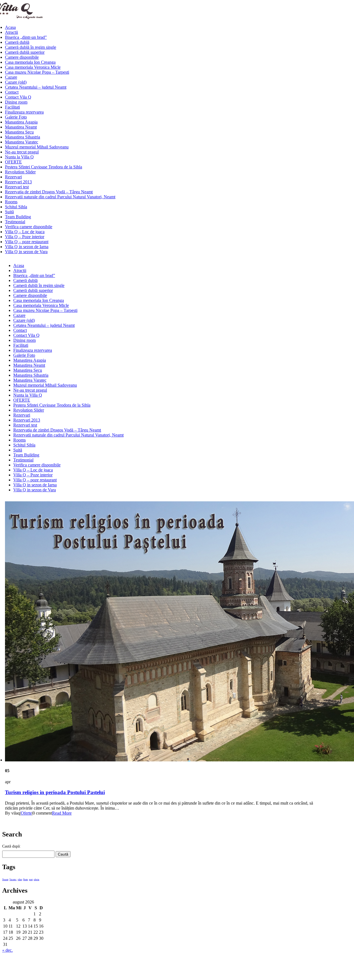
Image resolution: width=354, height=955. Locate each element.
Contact (12, 92)
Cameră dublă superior (25, 52)
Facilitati (12, 107)
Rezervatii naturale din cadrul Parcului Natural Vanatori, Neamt (60, 196)
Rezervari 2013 (18, 181)
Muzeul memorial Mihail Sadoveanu (37, 147)
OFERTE (13, 162)
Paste (25, 879)
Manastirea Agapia (21, 122)
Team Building (18, 216)
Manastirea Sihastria (22, 137)
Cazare (11, 77)
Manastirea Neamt (21, 127)
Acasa (10, 27)
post (31, 879)
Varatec (13, 879)
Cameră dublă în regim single (30, 47)
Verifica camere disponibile (28, 226)
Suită (9, 211)
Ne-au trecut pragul (22, 152)
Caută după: (11, 846)
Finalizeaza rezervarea (24, 112)
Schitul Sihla (16, 206)
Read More (62, 813)
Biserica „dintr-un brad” (26, 37)
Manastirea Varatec (21, 142)
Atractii (11, 32)
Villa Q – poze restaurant (26, 241)
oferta (36, 879)
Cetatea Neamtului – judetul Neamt (35, 87)
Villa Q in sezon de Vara (26, 251)
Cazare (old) (16, 82)
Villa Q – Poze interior (24, 236)
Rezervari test (17, 186)
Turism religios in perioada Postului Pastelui (55, 792)
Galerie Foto (16, 117)
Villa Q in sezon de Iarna (26, 246)
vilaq (20, 879)
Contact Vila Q (18, 97)
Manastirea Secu (19, 132)
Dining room (16, 102)
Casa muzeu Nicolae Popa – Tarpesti (37, 72)
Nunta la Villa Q (19, 157)
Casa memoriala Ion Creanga (30, 62)
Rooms (11, 201)
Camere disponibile (22, 57)
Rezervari (13, 176)
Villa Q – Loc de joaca (25, 231)
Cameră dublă (17, 42)
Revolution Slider (20, 172)
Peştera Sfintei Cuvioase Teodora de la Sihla (43, 167)
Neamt (5, 879)
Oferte (26, 813)
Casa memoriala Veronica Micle (33, 67)
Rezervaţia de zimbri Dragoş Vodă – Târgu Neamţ (49, 191)
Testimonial (15, 221)
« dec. (7, 950)
